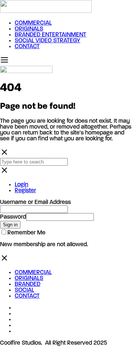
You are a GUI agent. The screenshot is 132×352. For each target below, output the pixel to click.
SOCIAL (24, 290)
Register (25, 191)
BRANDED (27, 284)
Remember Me (26, 233)
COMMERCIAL (33, 23)
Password (13, 217)
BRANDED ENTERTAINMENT (50, 35)
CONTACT (27, 47)
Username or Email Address (35, 202)
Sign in (10, 224)
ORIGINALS (29, 29)
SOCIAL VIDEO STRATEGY (47, 41)
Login (21, 185)
